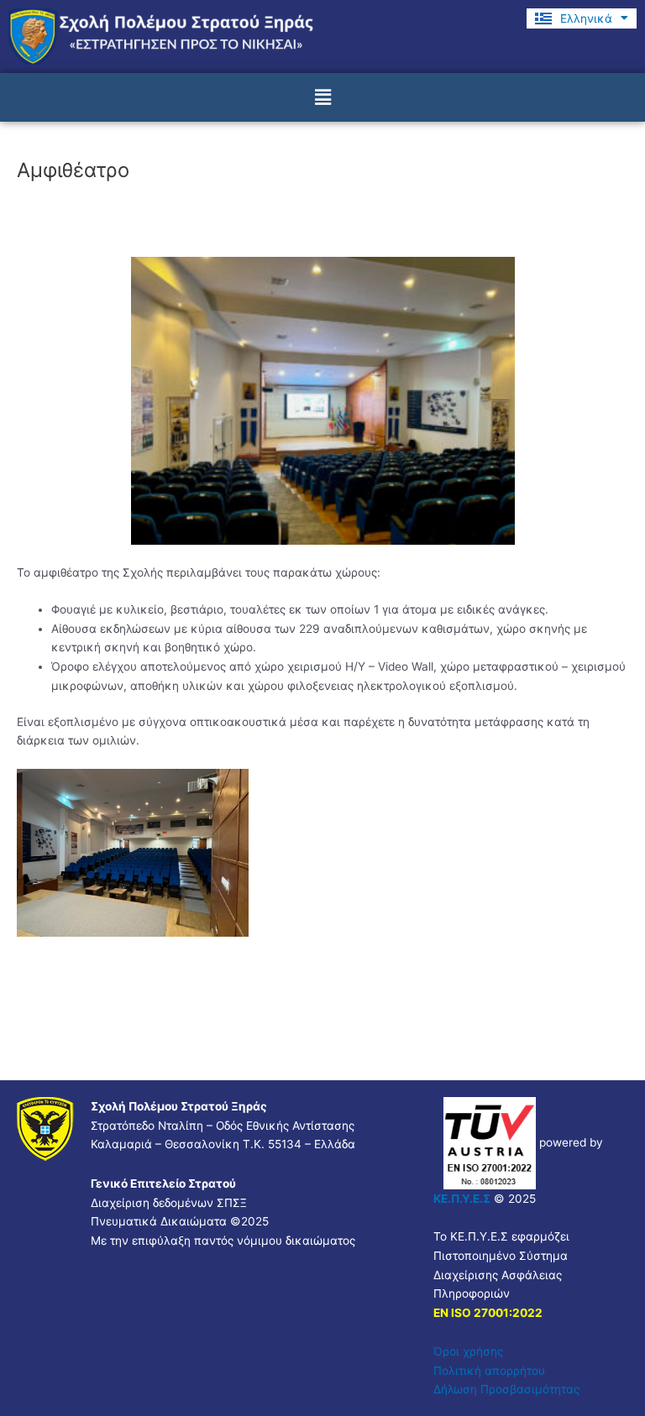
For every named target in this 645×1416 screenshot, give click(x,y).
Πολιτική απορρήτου (489, 1370)
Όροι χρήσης (468, 1351)
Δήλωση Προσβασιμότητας (506, 1389)
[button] (322, 96)
